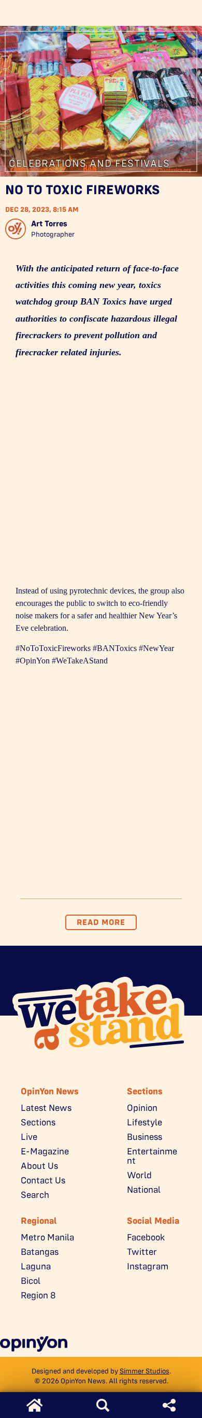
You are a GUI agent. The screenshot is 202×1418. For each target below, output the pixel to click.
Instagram (147, 1266)
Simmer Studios (144, 1371)
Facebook (146, 1237)
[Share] (169, 1405)
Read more (101, 922)
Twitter (142, 1252)
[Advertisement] (101, 475)
